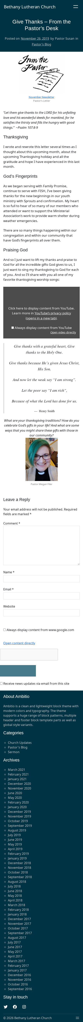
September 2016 (20, 989)
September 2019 (20, 826)
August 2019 (17, 830)
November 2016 (19, 979)
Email (8, 589)
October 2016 (18, 984)
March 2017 (16, 961)
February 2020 (18, 802)
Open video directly (63, 332)
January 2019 (17, 858)
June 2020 (15, 793)
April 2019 (15, 849)
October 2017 (18, 928)
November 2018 (19, 868)
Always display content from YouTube (43, 327)
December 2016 (19, 975)
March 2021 (16, 770)
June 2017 (15, 947)
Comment (11, 523)
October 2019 (18, 821)
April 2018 (15, 900)
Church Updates (20, 742)
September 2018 (20, 877)
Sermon (13, 752)
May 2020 (15, 798)
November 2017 (19, 923)
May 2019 (15, 844)
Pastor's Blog (17, 747)
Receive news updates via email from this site (36, 683)
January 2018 (17, 914)
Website (9, 606)
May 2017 (15, 951)
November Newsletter (41, 97)
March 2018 (16, 905)
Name (8, 572)
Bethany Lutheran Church (30, 7)
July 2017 (14, 942)
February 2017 (18, 965)
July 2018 (14, 886)
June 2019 (15, 840)
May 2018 (15, 895)
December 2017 (19, 919)
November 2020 (19, 788)
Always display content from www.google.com (40, 630)
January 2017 (17, 970)
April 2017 (15, 956)
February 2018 (18, 909)
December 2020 (19, 784)
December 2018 (19, 863)
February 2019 (18, 854)
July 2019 (14, 835)
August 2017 (17, 937)
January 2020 (17, 807)
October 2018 (18, 872)
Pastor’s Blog (41, 44)
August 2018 (17, 881)
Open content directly (19, 643)
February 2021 (18, 774)
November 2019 (19, 816)
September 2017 (20, 933)
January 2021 (17, 779)
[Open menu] (75, 6)
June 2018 (15, 891)
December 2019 (19, 812)
